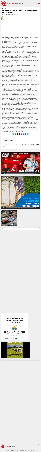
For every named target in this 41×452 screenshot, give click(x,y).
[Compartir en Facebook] (15, 134)
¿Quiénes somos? (35, 444)
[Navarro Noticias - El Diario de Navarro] (12, 3)
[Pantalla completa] (39, 173)
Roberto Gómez (15, 14)
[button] (39, 3)
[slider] (20, 207)
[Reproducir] (2, 173)
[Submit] (39, 228)
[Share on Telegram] (28, 134)
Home (29, 444)
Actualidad (4, 8)
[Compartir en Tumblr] (26, 134)
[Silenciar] (37, 173)
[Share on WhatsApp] (13, 134)
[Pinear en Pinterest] (21, 134)
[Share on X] (17, 134)
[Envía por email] (19, 134)
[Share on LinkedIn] (24, 134)
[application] (20, 163)
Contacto (30, 446)
